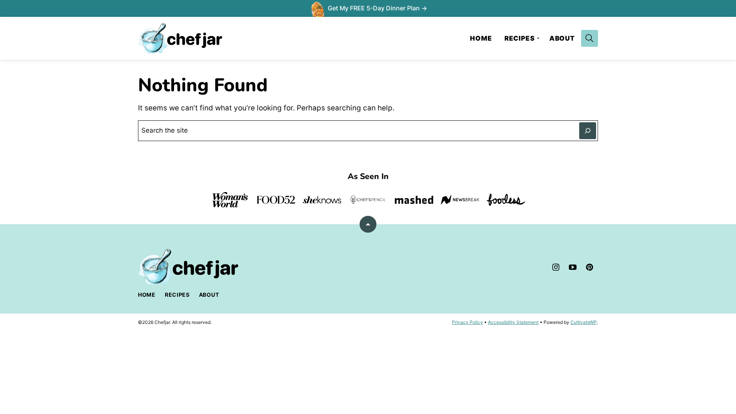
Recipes (519, 38)
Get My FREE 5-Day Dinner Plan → (377, 8)
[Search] (589, 38)
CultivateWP (583, 322)
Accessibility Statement (513, 322)
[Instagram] (555, 267)
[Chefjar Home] (180, 38)
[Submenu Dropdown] (538, 38)
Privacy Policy (467, 322)
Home (481, 38)
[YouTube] (572, 267)
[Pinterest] (589, 267)
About (562, 38)
